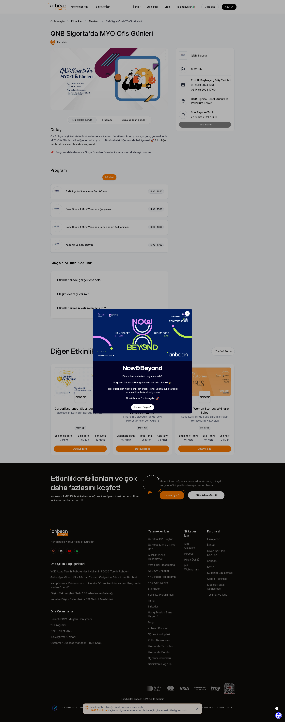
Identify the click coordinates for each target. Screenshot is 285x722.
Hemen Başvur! (142, 407)
